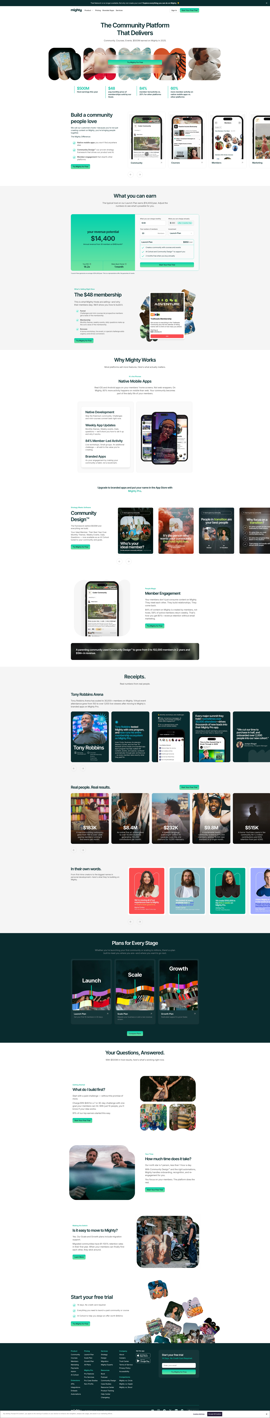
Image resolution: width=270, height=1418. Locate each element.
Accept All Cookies (214, 1414)
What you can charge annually (179, 219)
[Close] (266, 1414)
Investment (172, 229)
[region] (135, 1414)
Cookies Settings (199, 1414)
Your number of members (149, 229)
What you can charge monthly (150, 219)
